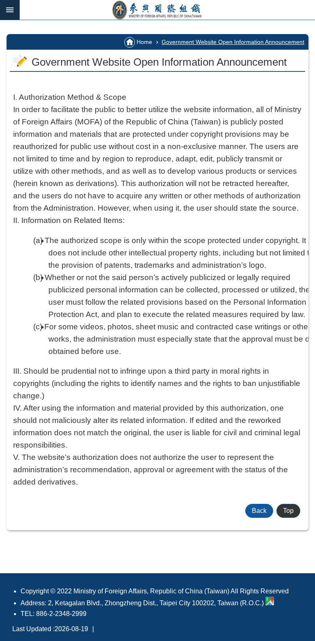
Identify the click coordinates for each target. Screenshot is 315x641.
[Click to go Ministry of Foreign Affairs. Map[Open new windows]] (269, 603)
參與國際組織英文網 (167, 10)
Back (259, 510)
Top (288, 510)
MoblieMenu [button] (10, 10)
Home (144, 42)
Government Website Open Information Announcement (233, 42)
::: (9, 23)
